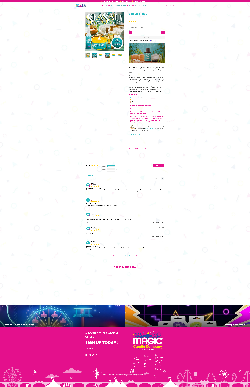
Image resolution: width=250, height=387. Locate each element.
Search (137, 355)
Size (130, 24)
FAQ (130, 5)
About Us (159, 355)
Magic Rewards (121, 5)
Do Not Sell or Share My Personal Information (135, 375)
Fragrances (138, 366)
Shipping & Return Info (136, 143)
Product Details (134, 134)
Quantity (132, 30)
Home (105, 5)
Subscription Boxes (149, 355)
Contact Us (137, 5)
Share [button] (89, 194)
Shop (111, 5)
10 (133, 255)
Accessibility (160, 365)
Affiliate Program (138, 363)
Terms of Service (159, 368)
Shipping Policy (159, 361)
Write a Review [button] (159, 165)
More (144, 5)
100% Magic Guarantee (136, 139)
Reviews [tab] (89, 175)
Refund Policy (160, 358)
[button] (160, 194)
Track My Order (148, 360)
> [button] (136, 255)
